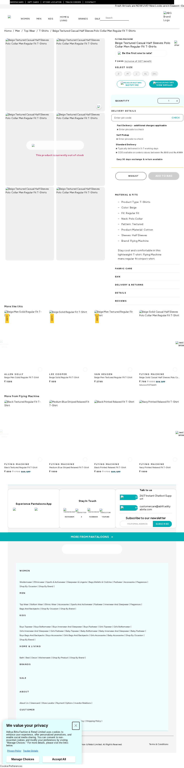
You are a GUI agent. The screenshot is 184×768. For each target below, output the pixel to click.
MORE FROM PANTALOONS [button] (92, 537)
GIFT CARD (33, 2)
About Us (24, 703)
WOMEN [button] (25, 18)
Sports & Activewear (55, 582)
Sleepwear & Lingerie (77, 582)
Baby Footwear (138, 631)
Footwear (118, 582)
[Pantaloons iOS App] (23, 511)
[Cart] (153, 17)
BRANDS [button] (83, 18)
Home (8, 30)
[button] (75, 726)
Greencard (35, 703)
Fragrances (142, 582)
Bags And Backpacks (29, 608)
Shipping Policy (93, 721)
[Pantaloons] (14, 18)
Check (176, 117)
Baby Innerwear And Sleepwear (114, 631)
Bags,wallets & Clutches (100, 582)
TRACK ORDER (73, 2)
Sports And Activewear (81, 604)
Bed (28, 657)
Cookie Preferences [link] (11, 766)
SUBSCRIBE (162, 524)
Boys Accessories (54, 635)
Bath (22, 657)
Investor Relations (82, 703)
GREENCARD (17, 2)
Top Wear (24, 604)
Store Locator (48, 703)
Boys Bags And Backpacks (32, 635)
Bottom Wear (36, 604)
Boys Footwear (90, 626)
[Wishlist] (133, 18)
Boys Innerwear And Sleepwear (67, 626)
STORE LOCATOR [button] (52, 2)
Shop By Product (60, 657)
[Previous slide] (4, 344)
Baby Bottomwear (89, 631)
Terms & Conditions (158, 744)
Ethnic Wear (50, 604)
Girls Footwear (57, 631)
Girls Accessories (98, 635)
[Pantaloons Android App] (45, 511)
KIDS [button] (50, 18)
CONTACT (90, 2)
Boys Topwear (26, 626)
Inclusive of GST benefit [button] (138, 61)
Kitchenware (44, 657)
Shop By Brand (46, 586)
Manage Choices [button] (22, 759)
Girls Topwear (105, 626)
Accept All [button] (59, 759)
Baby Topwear (72, 631)
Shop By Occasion (28, 586)
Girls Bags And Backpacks (76, 635)
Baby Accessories (116, 635)
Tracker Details (30, 751)
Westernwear (26, 582)
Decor (34, 657)
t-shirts (44, 30)
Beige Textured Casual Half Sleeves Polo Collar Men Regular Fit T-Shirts (94, 30)
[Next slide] (180, 344)
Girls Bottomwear (122, 626)
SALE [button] (97, 18)
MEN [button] (38, 18)
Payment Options (64, 703)
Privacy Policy (14, 751)
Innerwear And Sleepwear (116, 604)
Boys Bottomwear (42, 626)
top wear (29, 30)
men (17, 30)
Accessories (129, 582)
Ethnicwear (39, 582)
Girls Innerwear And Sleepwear (34, 631)
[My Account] (143, 17)
